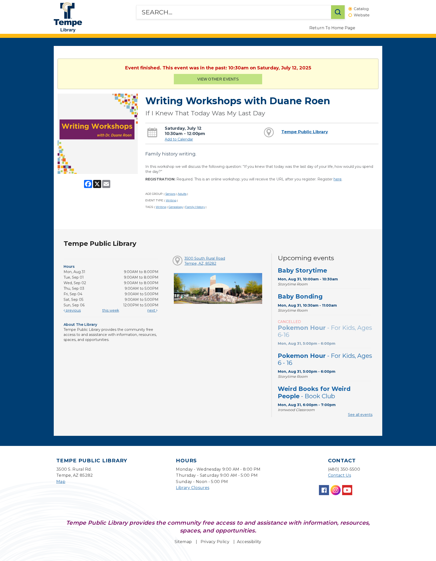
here (338, 179)
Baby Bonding (300, 296)
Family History (195, 207)
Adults (182, 194)
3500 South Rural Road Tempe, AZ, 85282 (204, 261)
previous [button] (73, 310)
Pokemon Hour (325, 331)
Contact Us (339, 475)
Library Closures (192, 487)
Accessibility (249, 541)
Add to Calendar (179, 139)
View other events (218, 79)
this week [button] (110, 310)
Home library (68, 17)
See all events (360, 414)
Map (60, 481)
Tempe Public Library (304, 131)
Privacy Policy (215, 541)
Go (338, 12)
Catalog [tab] (361, 9)
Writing (171, 200)
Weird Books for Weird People (314, 392)
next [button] (151, 310)
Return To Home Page (332, 27)
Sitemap (183, 541)
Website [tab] (362, 15)
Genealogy (176, 207)
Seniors (170, 194)
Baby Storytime (302, 270)
